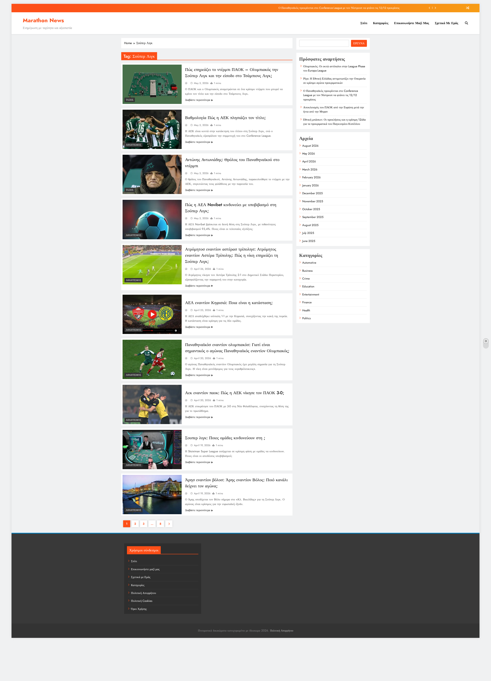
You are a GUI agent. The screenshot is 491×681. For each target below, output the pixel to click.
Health (306, 310)
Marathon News (43, 20)
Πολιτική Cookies (141, 601)
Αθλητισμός (133, 145)
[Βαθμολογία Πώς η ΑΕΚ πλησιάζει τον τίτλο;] (152, 129)
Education (308, 286)
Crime (306, 278)
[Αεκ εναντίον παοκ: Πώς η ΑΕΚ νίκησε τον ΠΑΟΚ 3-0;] (152, 404)
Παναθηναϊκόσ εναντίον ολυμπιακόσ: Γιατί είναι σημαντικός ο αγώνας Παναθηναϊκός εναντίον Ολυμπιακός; (237, 347)
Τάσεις (129, 100)
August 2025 (310, 225)
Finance (307, 302)
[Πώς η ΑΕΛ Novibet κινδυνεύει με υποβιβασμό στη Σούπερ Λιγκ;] (152, 219)
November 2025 (312, 201)
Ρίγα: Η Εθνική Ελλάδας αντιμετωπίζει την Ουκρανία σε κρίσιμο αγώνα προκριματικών (334, 80)
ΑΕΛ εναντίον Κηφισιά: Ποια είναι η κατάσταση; (229, 302)
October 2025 (311, 209)
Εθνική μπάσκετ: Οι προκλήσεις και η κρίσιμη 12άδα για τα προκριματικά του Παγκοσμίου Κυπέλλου (334, 122)
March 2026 (309, 169)
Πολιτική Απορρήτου (143, 593)
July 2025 (308, 233)
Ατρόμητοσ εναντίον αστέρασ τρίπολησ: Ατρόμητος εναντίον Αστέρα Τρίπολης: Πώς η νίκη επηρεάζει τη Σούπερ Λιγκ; (231, 255)
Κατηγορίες (380, 23)
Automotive (309, 263)
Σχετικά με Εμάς (446, 23)
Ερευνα (359, 43)
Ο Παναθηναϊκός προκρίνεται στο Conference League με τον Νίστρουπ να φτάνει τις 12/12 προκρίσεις (339, 7)
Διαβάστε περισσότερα (197, 100)
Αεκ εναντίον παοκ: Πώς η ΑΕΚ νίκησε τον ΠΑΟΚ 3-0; (234, 393)
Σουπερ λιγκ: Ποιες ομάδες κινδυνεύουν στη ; (225, 438)
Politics (306, 318)
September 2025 (312, 217)
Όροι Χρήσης (139, 609)
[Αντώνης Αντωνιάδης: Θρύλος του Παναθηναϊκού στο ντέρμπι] (152, 174)
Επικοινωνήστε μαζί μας (411, 23)
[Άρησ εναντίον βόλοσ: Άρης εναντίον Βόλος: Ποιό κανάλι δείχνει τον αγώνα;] (152, 494)
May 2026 (308, 153)
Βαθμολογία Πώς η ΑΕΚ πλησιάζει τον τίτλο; (225, 117)
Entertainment (310, 294)
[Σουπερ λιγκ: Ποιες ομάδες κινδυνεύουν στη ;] (152, 449)
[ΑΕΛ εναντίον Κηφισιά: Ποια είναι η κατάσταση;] (152, 314)
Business (307, 271)
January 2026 (310, 185)
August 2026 (310, 146)
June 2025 (308, 241)
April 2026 (309, 161)
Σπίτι (363, 23)
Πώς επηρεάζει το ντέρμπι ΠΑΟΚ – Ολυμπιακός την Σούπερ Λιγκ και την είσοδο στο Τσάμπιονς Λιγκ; (231, 72)
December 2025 (312, 193)
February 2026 (311, 177)
